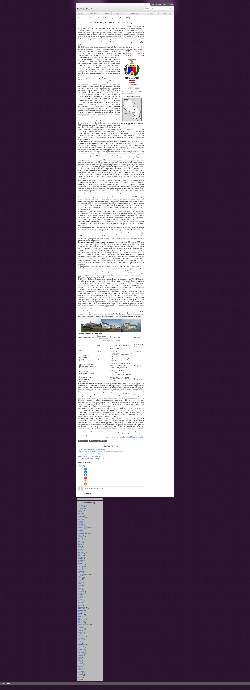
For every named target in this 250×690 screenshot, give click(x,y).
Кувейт (80, 582)
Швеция (80, 663)
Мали (79, 594)
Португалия (81, 619)
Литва (79, 590)
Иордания (80, 554)
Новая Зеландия (83, 608)
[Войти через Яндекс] (85, 478)
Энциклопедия (135, 13)
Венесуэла (81, 536)
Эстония (80, 666)
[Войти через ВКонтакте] (85, 472)
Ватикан (80, 532)
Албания (80, 510)
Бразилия (80, 529)
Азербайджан (82, 508)
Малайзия (81, 591)
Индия (79, 551)
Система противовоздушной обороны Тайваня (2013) (93, 449)
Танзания (80, 641)
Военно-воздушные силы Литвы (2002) (89, 456)
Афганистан (81, 518)
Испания (80, 558)
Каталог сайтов (166, 13)
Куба (79, 580)
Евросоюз (81, 674)
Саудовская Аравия (83, 624)
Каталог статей (119, 13)
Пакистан (80, 615)
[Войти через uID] (85, 469)
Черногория (81, 658)
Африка (80, 676)
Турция (80, 646)
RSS (171, 4)
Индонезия (81, 552)
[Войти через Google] (85, 481)
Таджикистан (81, 637)
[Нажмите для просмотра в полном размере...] (132, 83)
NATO (79, 677)
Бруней (80, 530)
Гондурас (80, 541)
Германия (80, 540)
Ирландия (81, 555)
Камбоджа (81, 566)
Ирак (79, 561)
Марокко (80, 601)
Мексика (80, 596)
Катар (79, 569)
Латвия (80, 585)
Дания (79, 546)
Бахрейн (80, 521)
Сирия (79, 630)
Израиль (80, 549)
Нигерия (80, 605)
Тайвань (80, 640)
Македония (81, 593)
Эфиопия (80, 668)
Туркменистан (82, 644)
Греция (80, 543)
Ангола (80, 513)
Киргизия (80, 571)
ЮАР (79, 669)
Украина (80, 649)
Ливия (79, 588)
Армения (80, 516)
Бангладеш (81, 519)
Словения (80, 633)
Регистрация (157, 4)
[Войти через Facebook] (85, 475)
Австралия (81, 505)
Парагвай (80, 616)
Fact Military (84, 8)
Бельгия (80, 524)
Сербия (80, 627)
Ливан (79, 587)
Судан (79, 635)
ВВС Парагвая (94, 440)
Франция (80, 654)
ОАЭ (79, 612)
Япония (80, 673)
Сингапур (80, 629)
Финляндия (81, 652)
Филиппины (81, 651)
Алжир (80, 511)
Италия (80, 560)
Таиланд (80, 638)
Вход (165, 4)
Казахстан (81, 565)
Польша (80, 621)
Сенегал (80, 626)
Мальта (80, 599)
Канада (80, 568)
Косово (80, 579)
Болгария (80, 525)
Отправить (88, 493)
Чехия (79, 657)
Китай (79, 572)
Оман (79, 613)
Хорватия (80, 655)
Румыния (80, 623)
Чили (79, 660)
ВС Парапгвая (83, 440)
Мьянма (80, 604)
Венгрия (80, 535)
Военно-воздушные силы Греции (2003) (89, 454)
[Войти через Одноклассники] (85, 484)
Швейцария (81, 662)
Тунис (79, 643)
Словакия (80, 632)
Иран (79, 563)
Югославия (81, 671)
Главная (80, 13)
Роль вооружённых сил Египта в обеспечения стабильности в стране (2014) (100, 451)
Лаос (79, 583)
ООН (79, 679)
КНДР (79, 576)
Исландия (81, 557)
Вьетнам (80, 538)
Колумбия (81, 577)
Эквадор (80, 665)
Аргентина (81, 515)
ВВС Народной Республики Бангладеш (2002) (91, 458)
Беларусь (80, 522)
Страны (105, 13)
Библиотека (92, 13)
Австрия (80, 507)
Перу (79, 618)
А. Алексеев (103, 440)
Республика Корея (83, 574)
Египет (80, 547)
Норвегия (80, 610)
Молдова (80, 597)
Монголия (80, 602)
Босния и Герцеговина (84, 527)
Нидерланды (81, 607)
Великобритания (82, 533)
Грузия (80, 544)
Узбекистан (81, 648)
